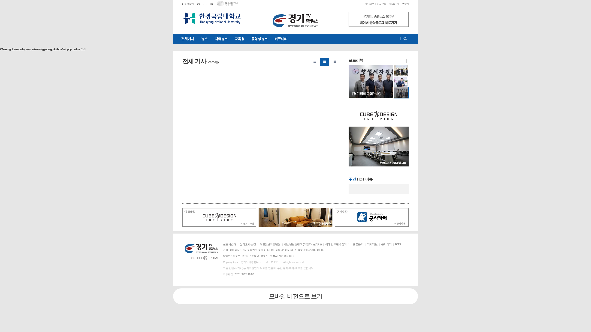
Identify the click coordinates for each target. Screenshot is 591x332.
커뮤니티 (280, 39)
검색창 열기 (404, 39)
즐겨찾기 (189, 4)
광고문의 (358, 244)
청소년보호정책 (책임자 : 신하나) (303, 244)
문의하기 (386, 244)
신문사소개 (229, 244)
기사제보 (369, 4)
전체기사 (187, 39)
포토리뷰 (356, 60)
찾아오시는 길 (248, 244)
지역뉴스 (221, 39)
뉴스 (204, 39)
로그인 (405, 4)
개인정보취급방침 (269, 244)
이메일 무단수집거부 (337, 244)
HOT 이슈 (361, 179)
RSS (398, 244)
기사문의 (381, 4)
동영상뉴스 (259, 39)
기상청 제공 (228, 4)
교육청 (239, 39)
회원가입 (394, 4)
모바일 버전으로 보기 (295, 296)
